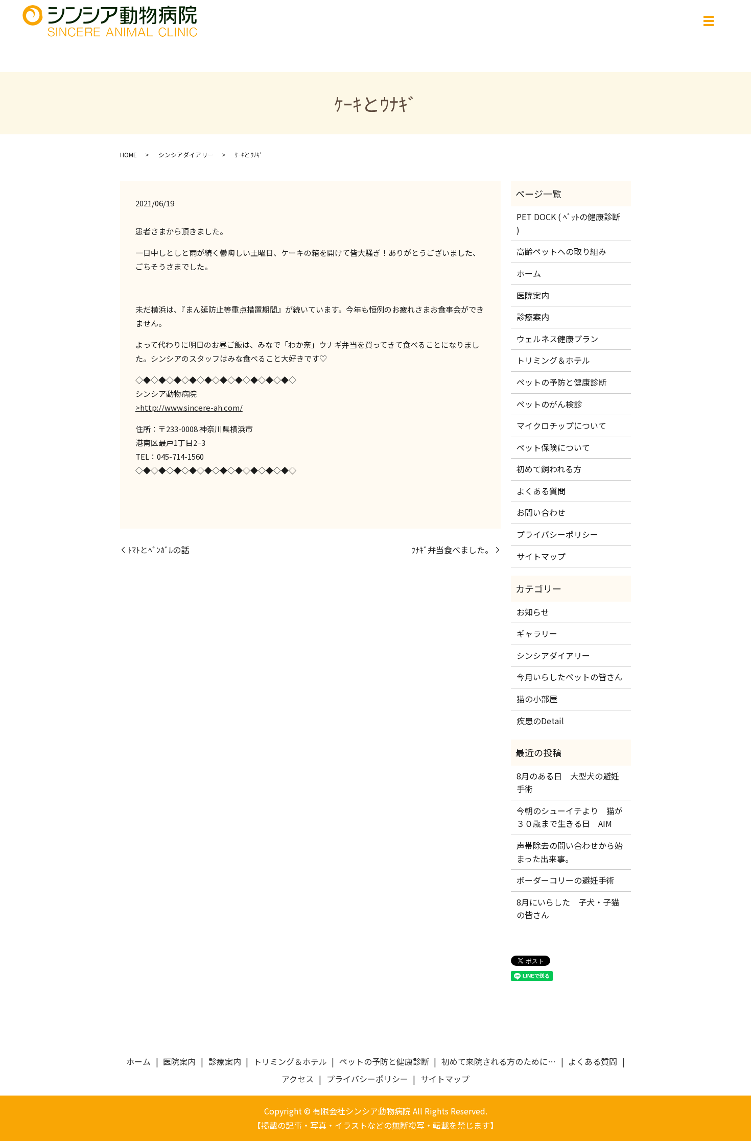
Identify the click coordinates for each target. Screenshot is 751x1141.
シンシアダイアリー (186, 154)
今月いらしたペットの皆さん (570, 677)
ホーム (529, 273)
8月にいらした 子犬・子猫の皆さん (568, 908)
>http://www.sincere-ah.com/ (189, 407)
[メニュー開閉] (708, 21)
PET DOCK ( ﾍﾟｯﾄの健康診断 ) (568, 223)
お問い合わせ (541, 512)
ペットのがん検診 (549, 404)
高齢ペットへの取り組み (561, 251)
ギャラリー (537, 633)
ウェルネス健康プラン (557, 338)
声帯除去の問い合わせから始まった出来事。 (570, 852)
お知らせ (533, 612)
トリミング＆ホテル (553, 360)
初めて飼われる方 (549, 469)
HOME (128, 154)
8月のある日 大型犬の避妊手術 (568, 782)
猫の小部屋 (537, 699)
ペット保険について (553, 447)
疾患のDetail (540, 721)
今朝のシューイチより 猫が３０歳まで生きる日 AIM (570, 817)
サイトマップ (541, 556)
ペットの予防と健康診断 (561, 382)
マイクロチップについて (561, 425)
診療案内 (533, 317)
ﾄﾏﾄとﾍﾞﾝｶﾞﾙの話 (158, 549)
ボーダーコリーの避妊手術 (566, 880)
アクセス (297, 1079)
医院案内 (533, 295)
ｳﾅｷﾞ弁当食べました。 (452, 549)
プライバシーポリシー (557, 534)
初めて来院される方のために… (498, 1061)
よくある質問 (541, 491)
